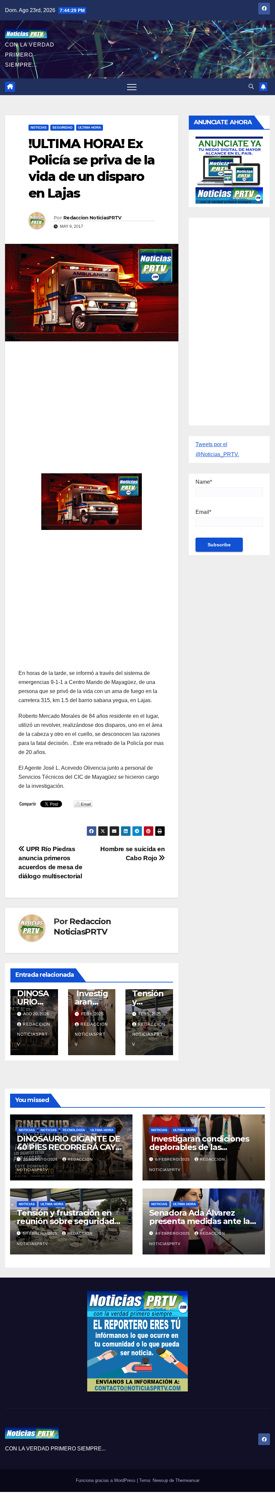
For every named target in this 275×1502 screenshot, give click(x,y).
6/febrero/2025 (173, 1159)
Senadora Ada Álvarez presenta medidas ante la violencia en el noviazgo (199, 1221)
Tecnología (73, 1130)
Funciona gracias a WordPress (106, 1480)
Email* (203, 512)
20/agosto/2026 (41, 1159)
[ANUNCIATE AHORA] (229, 169)
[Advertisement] (91, 395)
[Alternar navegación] (132, 86)
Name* (204, 482)
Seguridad (62, 127)
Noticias (39, 127)
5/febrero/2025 (41, 1233)
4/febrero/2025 (173, 1233)
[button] (251, 86)
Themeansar (187, 1480)
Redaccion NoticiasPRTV (92, 218)
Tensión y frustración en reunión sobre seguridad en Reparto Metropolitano (68, 1221)
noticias (27, 1130)
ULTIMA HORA (89, 127)
